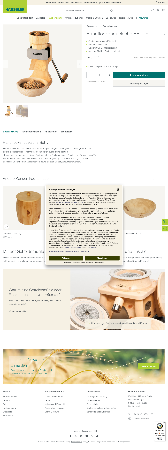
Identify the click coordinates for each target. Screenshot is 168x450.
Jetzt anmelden (148, 366)
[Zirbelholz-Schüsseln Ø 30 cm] (139, 208)
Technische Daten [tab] (31, 131)
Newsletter (8, 415)
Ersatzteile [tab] (67, 131)
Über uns (160, 2)
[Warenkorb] (163, 10)
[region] (42, 70)
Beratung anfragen (139, 83)
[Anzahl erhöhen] (109, 75)
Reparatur (7, 400)
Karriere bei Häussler (54, 407)
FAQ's (47, 400)
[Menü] (164, 423)
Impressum (75, 431)
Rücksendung (9, 407)
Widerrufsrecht (93, 400)
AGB (96, 431)
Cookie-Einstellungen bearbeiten (101, 407)
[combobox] (86, 10)
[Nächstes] (79, 64)
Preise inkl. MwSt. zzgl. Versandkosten (149, 57)
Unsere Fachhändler (54, 396)
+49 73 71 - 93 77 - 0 (143, 413)
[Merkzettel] (152, 10)
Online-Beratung (52, 411)
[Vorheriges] (5, 64)
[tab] (10, 131)
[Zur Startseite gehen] (15, 6)
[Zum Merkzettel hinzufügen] (163, 32)
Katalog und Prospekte (55, 404)
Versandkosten (76, 442)
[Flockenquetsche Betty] (42, 63)
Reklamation (8, 404)
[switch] (159, 438)
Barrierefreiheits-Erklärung (98, 411)
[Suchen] (111, 10)
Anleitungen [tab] (51, 131)
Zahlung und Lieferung (96, 396)
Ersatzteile (7, 411)
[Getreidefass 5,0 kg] (28, 208)
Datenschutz (92, 404)
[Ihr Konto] (158, 10)
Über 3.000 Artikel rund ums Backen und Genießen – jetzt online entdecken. (84, 2)
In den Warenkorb (139, 75)
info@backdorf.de (141, 418)
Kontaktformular (10, 396)
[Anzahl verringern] (89, 75)
